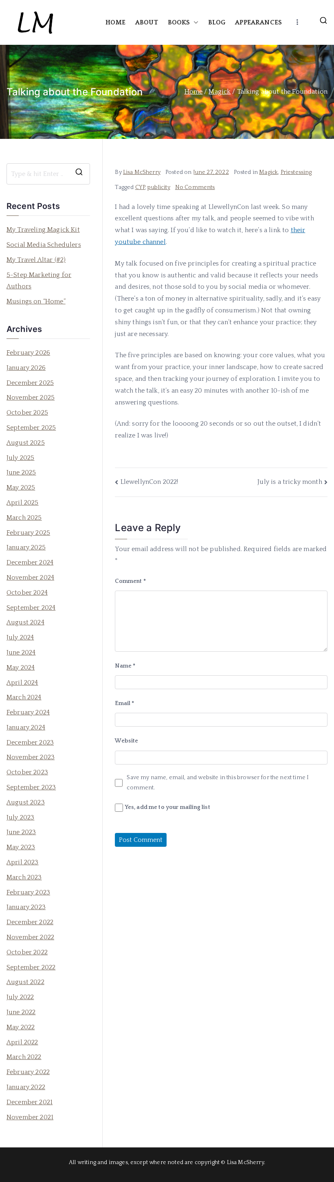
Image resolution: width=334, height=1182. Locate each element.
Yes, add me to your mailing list (166, 807)
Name (125, 666)
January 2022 (26, 1087)
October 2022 (27, 952)
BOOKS (179, 22)
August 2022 (25, 982)
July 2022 (20, 997)
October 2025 (27, 412)
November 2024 (30, 577)
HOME (115, 22)
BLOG (217, 22)
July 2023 (20, 817)
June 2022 (21, 1012)
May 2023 (21, 847)
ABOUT (146, 22)
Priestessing (296, 172)
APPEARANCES (258, 22)
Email (124, 703)
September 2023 (31, 787)
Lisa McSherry (141, 172)
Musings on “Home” (36, 301)
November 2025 (31, 397)
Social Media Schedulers (44, 244)
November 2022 (30, 937)
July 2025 (20, 457)
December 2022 (30, 922)
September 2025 (31, 427)
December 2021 (30, 1102)
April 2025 (23, 502)
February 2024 (28, 712)
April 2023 (23, 862)
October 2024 (27, 592)
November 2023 (31, 757)
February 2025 (28, 532)
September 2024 (31, 607)
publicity (158, 187)
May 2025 (21, 487)
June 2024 (21, 652)
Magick (268, 172)
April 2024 (22, 682)
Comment (130, 581)
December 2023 (30, 742)
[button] (194, 23)
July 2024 (20, 637)
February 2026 (28, 352)
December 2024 (30, 562)
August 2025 (26, 442)
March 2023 (24, 877)
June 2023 (21, 832)
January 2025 (26, 547)
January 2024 (26, 727)
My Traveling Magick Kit (43, 229)
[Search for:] (48, 174)
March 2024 (24, 697)
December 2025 (30, 383)
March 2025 (24, 517)
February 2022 (28, 1072)
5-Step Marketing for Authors (39, 280)
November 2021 (30, 1117)
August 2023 (26, 802)
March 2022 (24, 1057)
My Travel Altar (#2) (36, 260)
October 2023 (27, 772)
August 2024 (25, 622)
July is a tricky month (289, 482)
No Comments (195, 187)
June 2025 (21, 472)
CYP (140, 187)
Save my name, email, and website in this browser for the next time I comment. (218, 782)
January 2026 (26, 367)
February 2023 (28, 892)
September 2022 (31, 967)
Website (126, 741)
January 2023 (26, 907)
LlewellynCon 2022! (149, 482)
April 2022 (22, 1042)
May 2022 (21, 1027)
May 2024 (21, 667)
